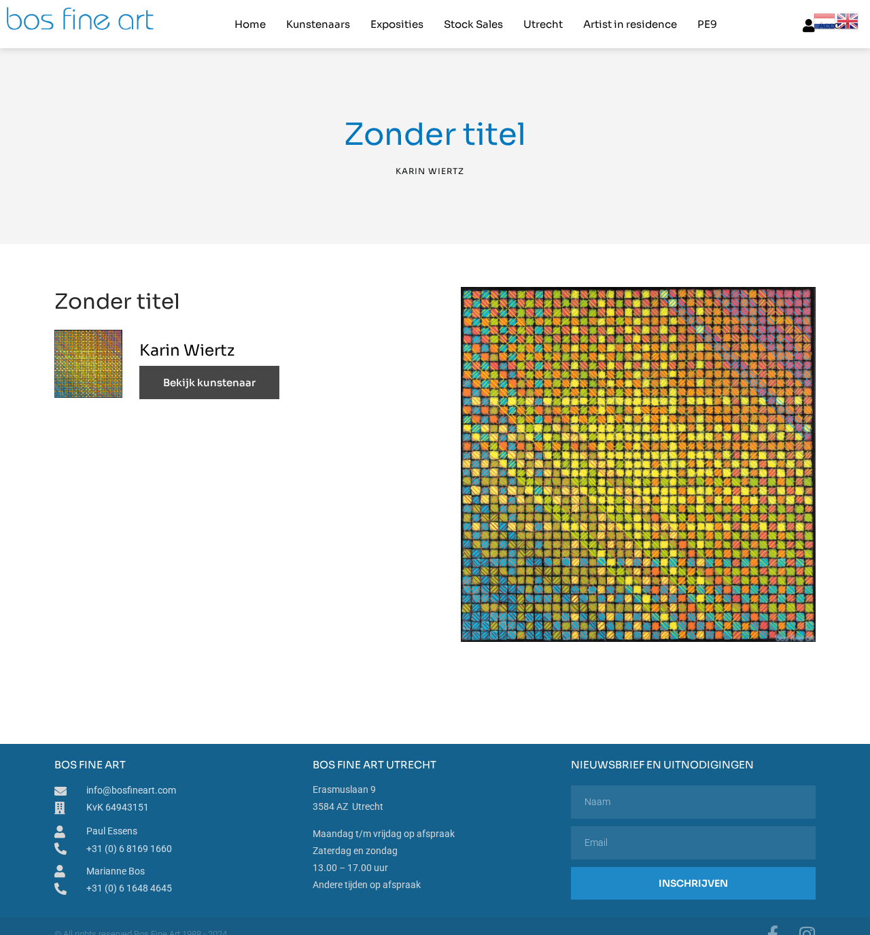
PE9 (707, 24)
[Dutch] (825, 20)
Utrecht (543, 24)
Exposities (396, 24)
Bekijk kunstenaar (209, 382)
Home (250, 24)
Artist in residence (630, 24)
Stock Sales (473, 24)
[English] (848, 20)
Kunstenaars (318, 24)
